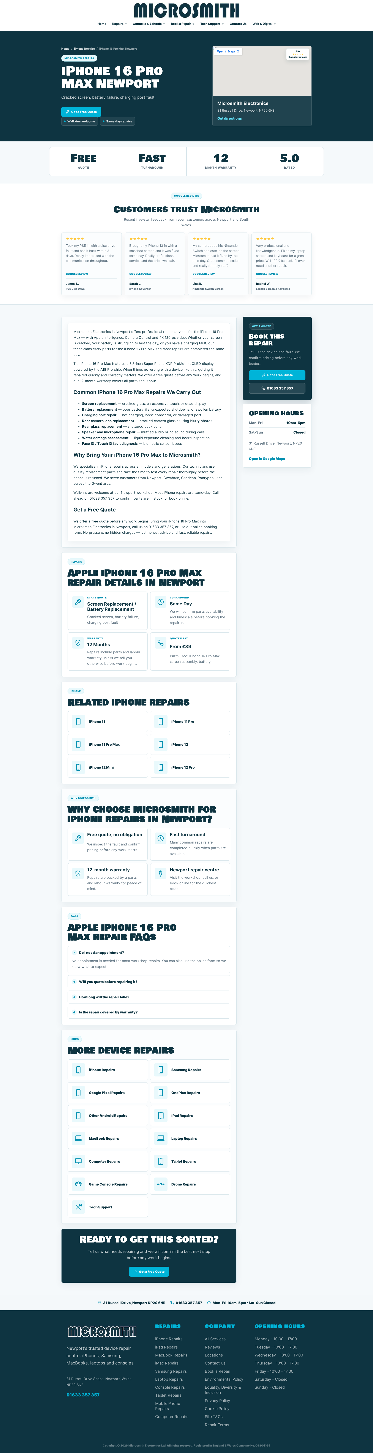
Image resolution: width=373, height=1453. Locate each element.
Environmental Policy (224, 1379)
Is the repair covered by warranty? (108, 1012)
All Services (215, 1339)
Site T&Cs (214, 1416)
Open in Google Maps (267, 458)
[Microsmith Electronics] (186, 10)
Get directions (229, 118)
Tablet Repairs (168, 1395)
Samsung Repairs (171, 1371)
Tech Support (210, 23)
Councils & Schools (147, 23)
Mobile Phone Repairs (167, 1406)
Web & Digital (262, 23)
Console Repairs (170, 1387)
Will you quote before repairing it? (108, 982)
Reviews (212, 1347)
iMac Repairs (167, 1363)
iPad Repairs (166, 1347)
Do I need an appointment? (101, 952)
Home (102, 23)
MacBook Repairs (171, 1355)
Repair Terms (217, 1425)
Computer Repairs (171, 1416)
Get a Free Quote (84, 112)
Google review (77, 273)
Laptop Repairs (169, 1379)
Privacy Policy (217, 1400)
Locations (214, 1355)
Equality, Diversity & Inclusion (223, 1390)
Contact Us (238, 23)
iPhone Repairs (84, 48)
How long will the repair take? (104, 997)
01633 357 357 (189, 1303)
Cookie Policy (217, 1408)
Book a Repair (181, 23)
